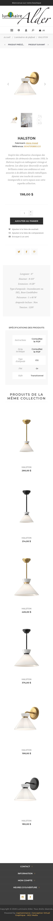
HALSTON (26, 467)
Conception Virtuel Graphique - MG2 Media (32, 914)
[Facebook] (30, 897)
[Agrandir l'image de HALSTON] (26, 435)
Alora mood (32, 143)
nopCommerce (23, 913)
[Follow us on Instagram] (22, 897)
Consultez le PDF (37, 340)
